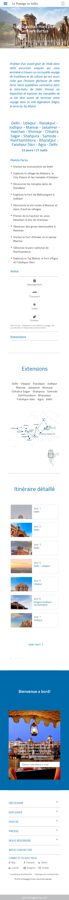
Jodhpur (52, 384)
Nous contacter (20, 850)
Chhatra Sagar (21, 391)
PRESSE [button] (14, 831)
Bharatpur (44, 395)
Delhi (15, 384)
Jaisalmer (34, 387)
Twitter (44, 862)
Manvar (21, 387)
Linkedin (15, 868)
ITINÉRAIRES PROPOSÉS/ (47, 41)
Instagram (31, 868)
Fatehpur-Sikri (26, 399)
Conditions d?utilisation (21, 874)
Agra (41, 399)
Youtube (45, 868)
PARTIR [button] (13, 822)
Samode (52, 391)
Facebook (30, 862)
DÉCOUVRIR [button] (16, 803)
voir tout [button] (34, 644)
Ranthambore (27, 395)
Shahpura (39, 391)
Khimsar (47, 387)
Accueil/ (21, 41)
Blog (13, 862)
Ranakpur (39, 384)
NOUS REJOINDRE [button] (20, 840)
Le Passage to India (25, 3)
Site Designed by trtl (34, 897)
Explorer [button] (15, 812)
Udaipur (25, 384)
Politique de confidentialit (47, 874)
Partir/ (29, 41)
